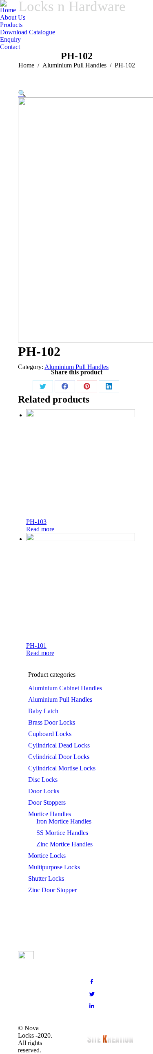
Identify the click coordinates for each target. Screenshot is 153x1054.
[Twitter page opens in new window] (91, 994)
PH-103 (36, 521)
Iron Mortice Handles (63, 821)
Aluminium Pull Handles (76, 366)
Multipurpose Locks (54, 867)
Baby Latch (43, 710)
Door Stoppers (47, 802)
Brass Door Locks (51, 722)
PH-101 (36, 645)
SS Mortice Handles (62, 832)
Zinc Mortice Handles (64, 844)
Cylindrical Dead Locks (59, 745)
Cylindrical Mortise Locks (61, 768)
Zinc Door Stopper (52, 889)
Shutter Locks (46, 878)
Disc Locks (43, 779)
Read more (40, 529)
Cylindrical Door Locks (58, 756)
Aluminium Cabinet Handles (65, 688)
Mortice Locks (47, 855)
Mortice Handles (49, 813)
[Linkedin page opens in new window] (91, 1006)
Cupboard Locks (49, 733)
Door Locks (43, 791)
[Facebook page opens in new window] (91, 981)
